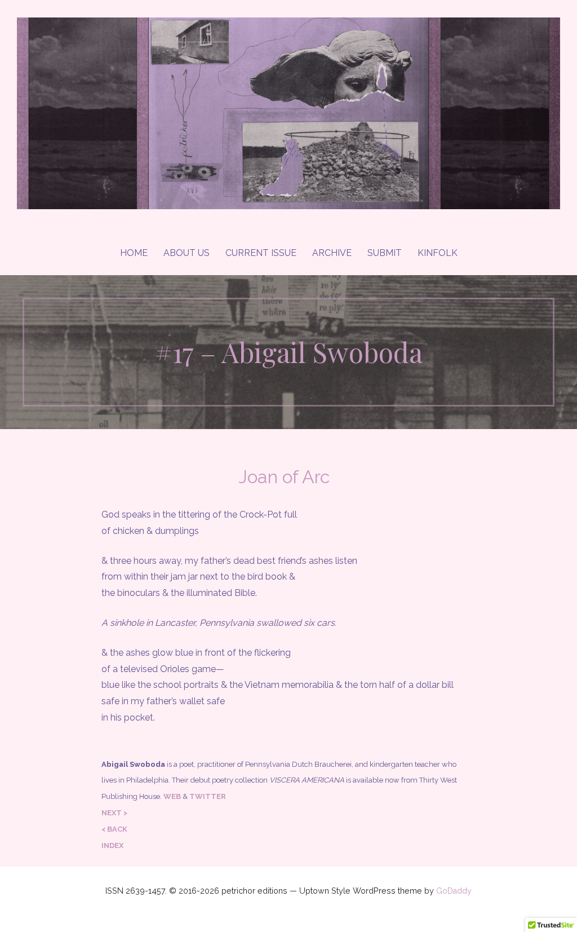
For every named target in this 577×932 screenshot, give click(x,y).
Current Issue (260, 253)
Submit (384, 253)
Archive (332, 253)
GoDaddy (454, 890)
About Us (186, 253)
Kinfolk (438, 253)
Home (134, 253)
